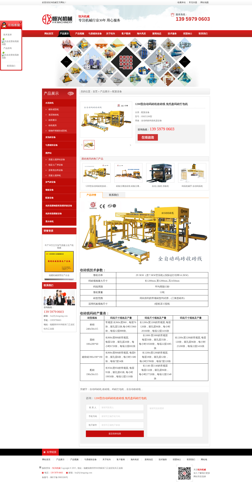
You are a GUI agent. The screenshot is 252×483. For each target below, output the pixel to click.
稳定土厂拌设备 (56, 165)
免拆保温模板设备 (53, 213)
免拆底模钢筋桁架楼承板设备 (58, 205)
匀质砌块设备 (95, 33)
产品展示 (64, 33)
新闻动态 (156, 33)
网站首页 (48, 33)
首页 (95, 91)
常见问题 (193, 2)
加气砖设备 (50, 182)
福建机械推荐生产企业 (59, 271)
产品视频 (79, 33)
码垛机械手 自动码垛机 (192, 186)
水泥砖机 (49, 103)
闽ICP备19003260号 (59, 477)
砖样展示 (53, 120)
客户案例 (126, 33)
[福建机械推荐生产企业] (59, 267)
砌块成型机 (54, 109)
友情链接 (51, 452)
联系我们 (203, 33)
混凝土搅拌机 (55, 175)
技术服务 (172, 33)
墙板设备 (49, 190)
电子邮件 (93, 425)
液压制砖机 (54, 115)
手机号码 (93, 416)
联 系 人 (92, 407)
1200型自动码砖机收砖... (97, 186)
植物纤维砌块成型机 (58, 130)
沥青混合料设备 (56, 170)
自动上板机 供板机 (160, 186)
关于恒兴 (110, 33)
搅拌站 (48, 153)
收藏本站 (181, 2)
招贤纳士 (187, 33)
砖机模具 (53, 125)
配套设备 (49, 198)
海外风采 (141, 33)
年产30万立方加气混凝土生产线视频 (59, 242)
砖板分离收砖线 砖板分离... (128, 186)
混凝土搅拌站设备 (57, 159)
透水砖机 (49, 221)
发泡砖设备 (50, 137)
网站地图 (204, 2)
